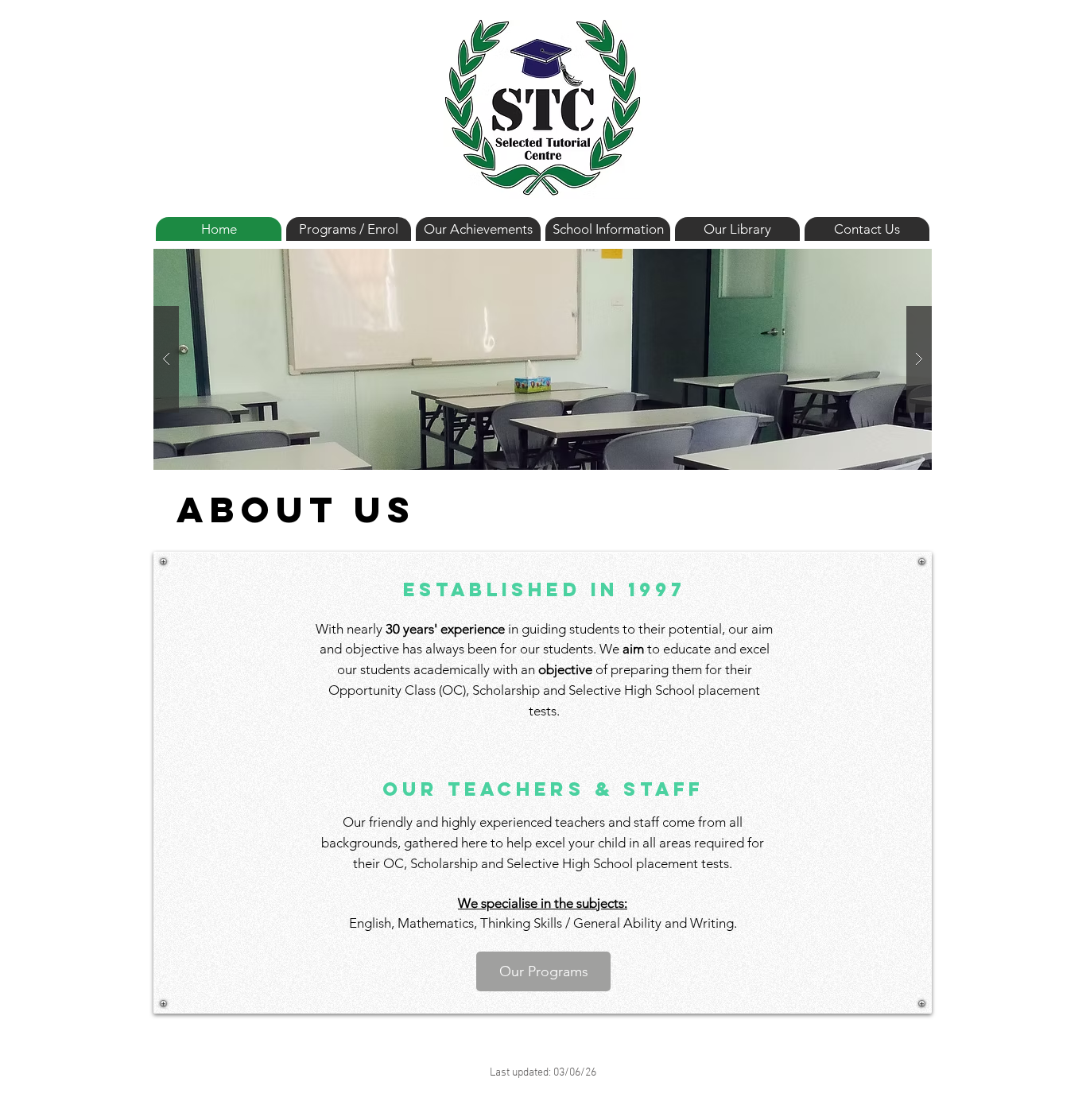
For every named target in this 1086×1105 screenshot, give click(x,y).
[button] (542, 359)
